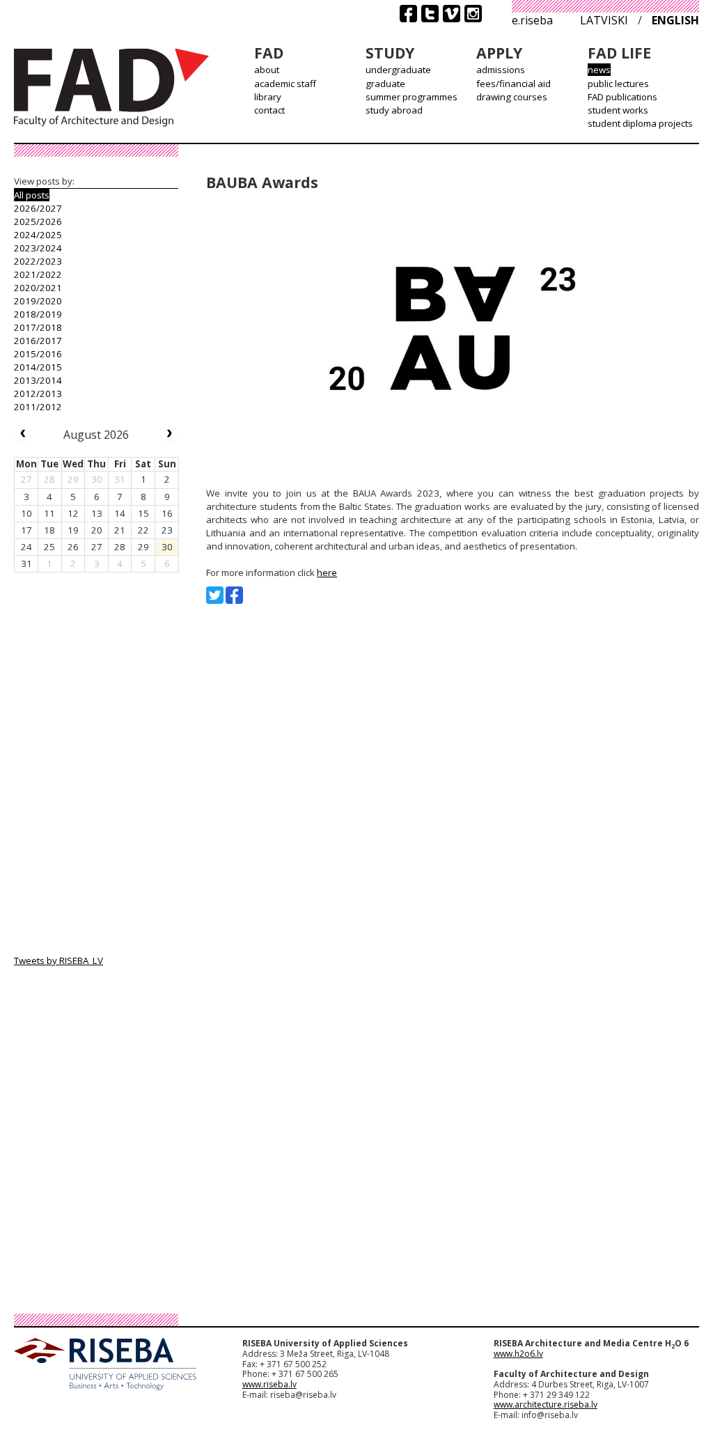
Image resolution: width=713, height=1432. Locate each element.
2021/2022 (38, 274)
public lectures (618, 83)
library (267, 97)
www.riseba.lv (269, 1384)
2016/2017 (38, 340)
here (327, 572)
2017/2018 (38, 327)
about (266, 69)
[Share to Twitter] (215, 595)
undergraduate (398, 69)
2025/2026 (38, 221)
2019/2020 (38, 301)
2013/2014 (38, 380)
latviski (604, 20)
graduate (385, 83)
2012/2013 (38, 393)
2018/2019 (38, 314)
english (675, 20)
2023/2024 (38, 248)
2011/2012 (38, 406)
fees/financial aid (513, 83)
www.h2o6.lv (518, 1354)
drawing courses (511, 97)
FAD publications (622, 97)
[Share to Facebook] (234, 595)
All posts (31, 195)
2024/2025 (38, 234)
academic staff (285, 83)
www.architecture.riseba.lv (545, 1404)
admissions (500, 69)
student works (618, 110)
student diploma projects (640, 123)
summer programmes (411, 97)
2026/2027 (38, 208)
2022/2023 (38, 261)
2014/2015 (38, 367)
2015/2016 (38, 354)
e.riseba (532, 20)
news (599, 69)
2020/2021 (38, 287)
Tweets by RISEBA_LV (58, 960)
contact (269, 110)
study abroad (394, 110)
